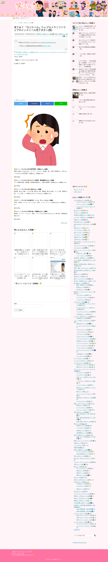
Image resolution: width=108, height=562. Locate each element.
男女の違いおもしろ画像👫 (82, 222)
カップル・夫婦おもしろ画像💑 (84, 217)
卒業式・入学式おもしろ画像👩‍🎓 (84, 496)
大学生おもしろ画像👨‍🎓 (81, 239)
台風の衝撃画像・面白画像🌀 (85, 509)
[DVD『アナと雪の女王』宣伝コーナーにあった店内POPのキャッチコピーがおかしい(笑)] (58, 240)
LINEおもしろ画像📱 (83, 253)
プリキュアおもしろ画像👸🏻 (85, 348)
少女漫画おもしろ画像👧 (84, 354)
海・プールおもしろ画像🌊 (85, 468)
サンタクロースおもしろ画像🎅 (86, 523)
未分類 (77, 529)
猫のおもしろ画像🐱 (81, 210)
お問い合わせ (16, 18)
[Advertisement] (41, 85)
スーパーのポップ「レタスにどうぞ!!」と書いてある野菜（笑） (22, 276)
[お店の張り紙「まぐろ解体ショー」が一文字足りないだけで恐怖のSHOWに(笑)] (40, 265)
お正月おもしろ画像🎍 (81, 482)
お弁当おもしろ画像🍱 (83, 289)
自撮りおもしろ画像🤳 (81, 228)
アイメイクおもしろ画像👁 (84, 385)
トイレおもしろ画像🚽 (81, 445)
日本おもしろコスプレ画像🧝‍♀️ (85, 364)
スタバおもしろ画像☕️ (83, 295)
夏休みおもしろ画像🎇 (83, 475)
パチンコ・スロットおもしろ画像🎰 (85, 462)
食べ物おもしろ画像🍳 (81, 283)
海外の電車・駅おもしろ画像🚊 (86, 421)
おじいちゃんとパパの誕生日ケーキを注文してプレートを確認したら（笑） (87, 42)
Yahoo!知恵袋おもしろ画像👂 (85, 454)
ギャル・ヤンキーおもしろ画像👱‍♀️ (84, 245)
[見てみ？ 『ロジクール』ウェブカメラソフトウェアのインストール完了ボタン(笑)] (47, 103)
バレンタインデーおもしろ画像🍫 (84, 493)
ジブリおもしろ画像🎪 (83, 334)
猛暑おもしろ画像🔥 (83, 473)
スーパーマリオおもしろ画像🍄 (86, 343)
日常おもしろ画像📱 (81, 464)
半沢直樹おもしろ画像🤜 (84, 314)
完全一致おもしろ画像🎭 (82, 456)
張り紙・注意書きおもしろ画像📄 (85, 281)
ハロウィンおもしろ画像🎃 (83, 513)
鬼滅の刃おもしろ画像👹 (84, 323)
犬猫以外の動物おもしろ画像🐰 (84, 215)
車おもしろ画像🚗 (80, 424)
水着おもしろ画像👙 (83, 470)
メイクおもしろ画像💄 (83, 375)
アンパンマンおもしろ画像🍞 (85, 345)
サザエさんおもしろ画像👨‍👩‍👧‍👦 (85, 336)
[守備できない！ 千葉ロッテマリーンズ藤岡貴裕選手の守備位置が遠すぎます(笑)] (58, 265)
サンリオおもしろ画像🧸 (82, 358)
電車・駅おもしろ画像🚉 (82, 412)
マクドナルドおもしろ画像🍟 (85, 297)
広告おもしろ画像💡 (81, 276)
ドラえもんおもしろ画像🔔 (85, 332)
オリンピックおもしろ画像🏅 (85, 410)
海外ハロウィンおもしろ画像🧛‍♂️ (86, 520)
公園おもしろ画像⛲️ (80, 443)
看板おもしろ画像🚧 (81, 274)
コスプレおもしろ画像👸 (82, 363)
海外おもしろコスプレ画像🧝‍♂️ (85, 367)
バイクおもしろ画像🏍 (83, 428)
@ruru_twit (64, 223)
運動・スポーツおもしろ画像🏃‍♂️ (84, 403)
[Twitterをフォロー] (92, 2)
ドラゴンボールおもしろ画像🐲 (86, 338)
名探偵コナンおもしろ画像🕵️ (85, 341)
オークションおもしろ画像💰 (85, 451)
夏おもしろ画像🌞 (80, 466)
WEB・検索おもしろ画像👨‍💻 (83, 450)
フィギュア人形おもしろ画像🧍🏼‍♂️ (84, 360)
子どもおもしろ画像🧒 (81, 234)
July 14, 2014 (46, 46)
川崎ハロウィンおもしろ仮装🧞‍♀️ (86, 517)
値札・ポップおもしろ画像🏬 (83, 278)
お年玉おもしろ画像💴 (83, 483)
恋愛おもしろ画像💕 (81, 219)
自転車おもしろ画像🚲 (83, 430)
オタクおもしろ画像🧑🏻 (81, 248)
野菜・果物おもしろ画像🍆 (85, 285)
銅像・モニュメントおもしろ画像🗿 (85, 440)
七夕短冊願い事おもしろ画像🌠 (84, 503)
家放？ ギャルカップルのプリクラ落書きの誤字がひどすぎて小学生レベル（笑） (87, 35)
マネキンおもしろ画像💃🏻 (84, 401)
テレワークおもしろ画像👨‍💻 (85, 204)
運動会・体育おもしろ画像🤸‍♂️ (83, 500)
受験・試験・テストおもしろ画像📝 (85, 268)
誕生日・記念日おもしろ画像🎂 (84, 479)
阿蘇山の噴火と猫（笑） (86, 114)
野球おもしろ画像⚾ (83, 405)
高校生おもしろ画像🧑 (81, 237)
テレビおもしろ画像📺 (81, 302)
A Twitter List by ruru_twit (79, 542)
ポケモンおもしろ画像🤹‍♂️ (84, 329)
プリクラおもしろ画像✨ (82, 230)
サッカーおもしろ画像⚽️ (84, 407)
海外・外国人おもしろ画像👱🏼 (83, 435)
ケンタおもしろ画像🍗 (83, 299)
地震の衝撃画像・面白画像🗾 (85, 511)
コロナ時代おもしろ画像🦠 (83, 200)
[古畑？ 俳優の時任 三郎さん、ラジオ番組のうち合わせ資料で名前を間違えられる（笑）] (40, 240)
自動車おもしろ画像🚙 (84, 425)
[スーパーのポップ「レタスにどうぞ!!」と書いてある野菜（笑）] (22, 265)
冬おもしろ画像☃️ (80, 477)
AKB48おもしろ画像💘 (83, 318)
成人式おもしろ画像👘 (81, 491)
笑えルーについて (25, 18)
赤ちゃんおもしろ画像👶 (82, 232)
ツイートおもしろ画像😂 (84, 255)
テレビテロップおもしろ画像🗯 (86, 311)
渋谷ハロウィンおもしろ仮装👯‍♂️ (86, 515)
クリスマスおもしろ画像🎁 (83, 522)
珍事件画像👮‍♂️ (79, 447)
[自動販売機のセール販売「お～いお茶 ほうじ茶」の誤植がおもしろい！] (22, 240)
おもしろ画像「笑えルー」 (55, 559)
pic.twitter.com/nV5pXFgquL (48, 42)
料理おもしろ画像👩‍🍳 (83, 287)
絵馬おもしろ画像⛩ (82, 489)
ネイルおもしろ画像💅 (83, 372)
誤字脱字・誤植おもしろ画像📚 (45, 34)
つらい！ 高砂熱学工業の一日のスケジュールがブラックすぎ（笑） (87, 28)
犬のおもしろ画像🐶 (81, 212)
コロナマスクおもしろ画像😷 (85, 202)
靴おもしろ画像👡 (82, 391)
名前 (15, 303)
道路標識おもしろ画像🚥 (84, 433)
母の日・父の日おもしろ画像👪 (83, 498)
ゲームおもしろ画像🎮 (84, 356)
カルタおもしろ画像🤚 (83, 486)
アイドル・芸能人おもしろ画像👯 (85, 316)
